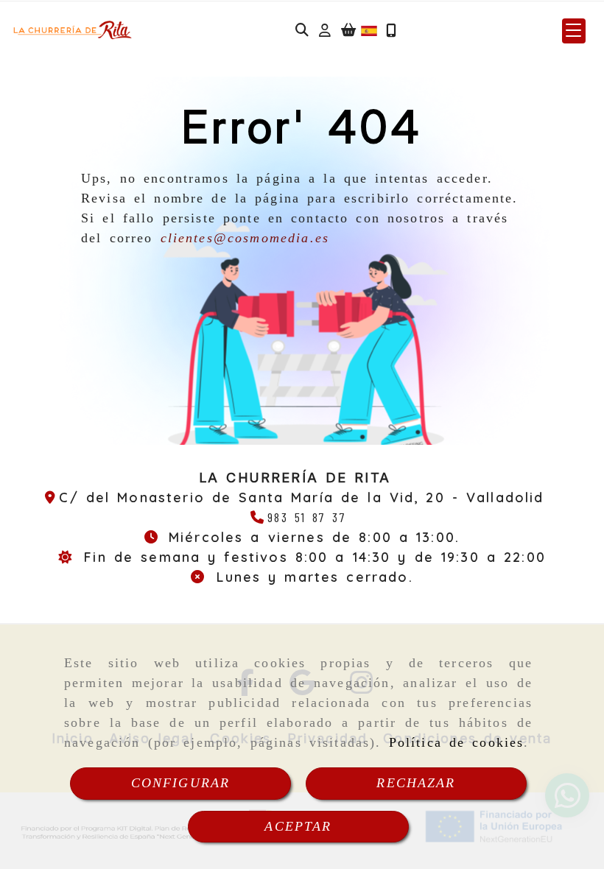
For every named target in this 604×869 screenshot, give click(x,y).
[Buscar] (302, 30)
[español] (369, 29)
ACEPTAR (297, 826)
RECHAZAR (415, 782)
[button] (325, 30)
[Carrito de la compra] (348, 30)
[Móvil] (391, 30)
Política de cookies (456, 742)
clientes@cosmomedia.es (245, 238)
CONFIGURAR (181, 782)
